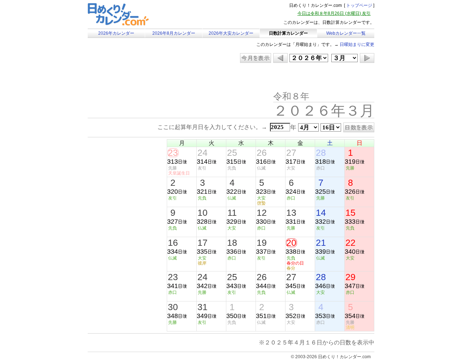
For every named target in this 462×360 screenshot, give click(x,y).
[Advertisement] (148, 78)
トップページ (359, 5)
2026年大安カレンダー (231, 33)
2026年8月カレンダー (173, 33)
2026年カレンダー (116, 33)
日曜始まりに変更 (357, 44)
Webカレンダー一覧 (346, 33)
